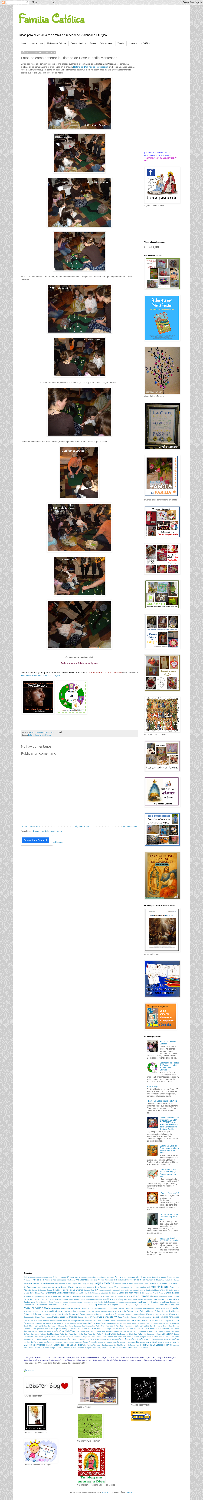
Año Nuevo (71, 1280)
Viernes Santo (133, 1348)
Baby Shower (174, 1280)
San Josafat (116, 1329)
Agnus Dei (128, 1277)
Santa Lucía (169, 1337)
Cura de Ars (95, 1290)
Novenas (48, 1311)
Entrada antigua (130, 826)
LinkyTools (137, 1305)
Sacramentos (48, 1323)
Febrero (154, 1296)
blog (91, 1283)
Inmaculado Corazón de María (166, 1299)
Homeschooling (115, 1299)
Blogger (129, 1492)
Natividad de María (163, 1308)
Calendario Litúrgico (65, 1287)
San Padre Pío (99, 1334)
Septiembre (158, 1342)
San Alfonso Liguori (124, 1323)
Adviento (119, 1277)
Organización (29, 1317)
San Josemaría (135, 1329)
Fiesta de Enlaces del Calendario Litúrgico (40, 675)
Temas (93, 43)
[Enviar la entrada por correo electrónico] (60, 732)
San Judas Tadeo (83, 1331)
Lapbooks (99, 1304)
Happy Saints (68, 1299)
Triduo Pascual (145, 1345)
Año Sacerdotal (82, 1280)
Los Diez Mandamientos (150, 1305)
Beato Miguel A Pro (75, 1283)
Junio (176, 1302)
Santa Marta (56, 1339)
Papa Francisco (124, 1317)
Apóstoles (93, 1280)
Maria (47, 1308)
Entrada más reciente (31, 826)
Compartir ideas (157, 1286)
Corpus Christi (52, 1290)
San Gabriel (144, 1326)
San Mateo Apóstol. (38, 1334)
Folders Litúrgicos (78, 43)
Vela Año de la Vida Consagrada (45, 1348)
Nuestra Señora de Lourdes (159, 1311)
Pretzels (81, 1321)
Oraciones (174, 1314)
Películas (164, 1317)
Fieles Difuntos (173, 1296)
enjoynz (105, 1492)
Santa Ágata (44, 1337)
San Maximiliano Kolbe (55, 1334)
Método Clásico (108, 1308)
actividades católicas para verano (40, 1277)
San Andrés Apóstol (154, 1323)
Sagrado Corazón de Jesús (94, 1323)
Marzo (80, 1308)
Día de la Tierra (159, 1290)
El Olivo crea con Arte (148, 1293)
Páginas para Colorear (56, 43)
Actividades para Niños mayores (65, 1277)
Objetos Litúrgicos (138, 1314)
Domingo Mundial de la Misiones (86, 1293)
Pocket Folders (29, 1321)
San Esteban (87, 1326)
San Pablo (88, 1334)
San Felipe (96, 1326)
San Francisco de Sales (129, 1326)
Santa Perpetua (78, 1339)
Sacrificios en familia (61, 1323)
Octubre (150, 1314)
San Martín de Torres (162, 1331)
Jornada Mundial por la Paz (126, 1302)
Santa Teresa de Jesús (109, 1339)
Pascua (48, 735)
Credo (60, 1290)
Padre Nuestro (46, 1317)
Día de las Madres (172, 1290)
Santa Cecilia (96, 1337)
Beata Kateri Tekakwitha (57, 1283)
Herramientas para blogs (97, 1299)
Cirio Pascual (101, 1287)
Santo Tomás (44, 1342)
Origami (37, 1317)
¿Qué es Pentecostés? (169, 1193)
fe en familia (39, 735)
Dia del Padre (40, 1293)
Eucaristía (77, 1296)
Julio (172, 1302)
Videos (123, 1348)
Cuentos (87, 1290)
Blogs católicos (104, 1283)
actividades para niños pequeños (91, 1277)
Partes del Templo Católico (141, 1317)
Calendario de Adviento (159, 1283)
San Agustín (111, 1323)
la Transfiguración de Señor (83, 1305)
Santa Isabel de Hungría (136, 1337)
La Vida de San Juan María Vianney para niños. (169, 1216)
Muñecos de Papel (142, 1308)
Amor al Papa (152, 1086)
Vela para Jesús (90, 1348)
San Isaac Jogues (76, 1329)
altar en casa (145, 1277)
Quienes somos (106, 43)
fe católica (126, 1296)
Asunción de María (153, 1280)
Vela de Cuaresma (77, 1348)
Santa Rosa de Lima (93, 1339)
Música (152, 1308)
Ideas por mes (36, 43)
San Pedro (121, 1334)
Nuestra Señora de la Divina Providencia (103, 1311)
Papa (94, 1317)
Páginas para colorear (80, 1317)
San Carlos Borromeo (73, 1326)
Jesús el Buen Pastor (50, 1302)
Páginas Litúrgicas (60, 1317)
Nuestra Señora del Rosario (74, 1314)
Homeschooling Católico (139, 43)
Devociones (114, 1290)
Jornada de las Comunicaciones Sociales (75, 1302)
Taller (84, 1345)
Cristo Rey (67, 1290)
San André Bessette (139, 1323)
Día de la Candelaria (146, 1290)
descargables (105, 1290)
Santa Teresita (125, 1339)
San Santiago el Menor (152, 1334)
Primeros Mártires (116, 1321)
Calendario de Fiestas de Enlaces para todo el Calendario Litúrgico (169, 1066)
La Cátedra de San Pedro (46, 1305)
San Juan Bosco (162, 1329)
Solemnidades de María (64, 1345)
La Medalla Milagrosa (64, 1305)
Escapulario (36, 1296)
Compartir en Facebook (35, 840)
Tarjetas (90, 1345)
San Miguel (69, 1334)
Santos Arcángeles (90, 1342)
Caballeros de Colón (140, 1283)
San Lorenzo (124, 1331)
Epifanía (27, 1296)
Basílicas (27, 1283)
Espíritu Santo (46, 1296)
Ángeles (170, 1277)
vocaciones (144, 1348)
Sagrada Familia (76, 1323)
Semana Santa (143, 1342)
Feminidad (163, 1296)
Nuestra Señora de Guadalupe (76, 1311)
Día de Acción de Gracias (128, 1290)
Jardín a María (29, 1302)
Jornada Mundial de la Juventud (103, 1302)
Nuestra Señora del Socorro (97, 1314)
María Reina (72, 1308)
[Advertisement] (161, 99)
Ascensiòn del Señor (136, 1280)
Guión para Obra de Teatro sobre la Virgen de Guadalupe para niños (169, 1149)
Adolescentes (109, 1277)
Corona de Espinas (39, 1290)
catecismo (81, 1287)
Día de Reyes (29, 1293)
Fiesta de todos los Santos (35, 1299)
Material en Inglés (90, 1308)
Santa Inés (122, 1337)
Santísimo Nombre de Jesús (160, 1339)
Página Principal (82, 826)
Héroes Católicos (80, 1299)
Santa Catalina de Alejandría (79, 1337)
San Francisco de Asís (110, 1326)
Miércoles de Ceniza (122, 1308)
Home (23, 43)
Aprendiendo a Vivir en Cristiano (105, 672)
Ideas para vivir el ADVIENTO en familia (169, 1239)
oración (165, 1314)
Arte (125, 1280)
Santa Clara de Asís (109, 1337)
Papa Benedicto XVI (107, 1317)
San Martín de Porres (146, 1331)
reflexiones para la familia (153, 1321)
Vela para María (102, 1348)
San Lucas (133, 1331)
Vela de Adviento (64, 1348)
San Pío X (129, 1334)
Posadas (39, 1321)
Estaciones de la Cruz (62, 1296)
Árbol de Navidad (116, 1280)
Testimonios (134, 1345)
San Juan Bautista (149, 1329)
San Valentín (167, 1334)
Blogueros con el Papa (124, 1283)
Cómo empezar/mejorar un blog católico (130, 1287)
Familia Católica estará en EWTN (162, 1101)
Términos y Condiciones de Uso (105, 1345)
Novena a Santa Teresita (33, 1311)
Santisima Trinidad (140, 1339)
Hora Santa (128, 1299)
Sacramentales (36, 1323)
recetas (136, 1320)
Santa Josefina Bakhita (155, 1337)
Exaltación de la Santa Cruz (93, 1296)
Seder (100, 1342)
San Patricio (110, 1334)
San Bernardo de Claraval (54, 1326)
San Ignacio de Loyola (60, 1329)
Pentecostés (174, 1317)
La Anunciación (30, 1305)
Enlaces (31, 735)
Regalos (168, 1321)
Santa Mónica (66, 1339)
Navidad (175, 1308)
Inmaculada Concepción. (142, 1299)
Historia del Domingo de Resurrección (90, 67)
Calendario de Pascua (45, 1287)
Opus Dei (158, 1314)
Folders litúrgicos (55, 1299)
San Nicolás (78, 1334)
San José (125, 1328)
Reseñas (175, 1321)
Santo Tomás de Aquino (58, 1342)
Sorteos (78, 1345)
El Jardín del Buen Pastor (128, 1293)
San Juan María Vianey (66, 1331)
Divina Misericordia (65, 1293)
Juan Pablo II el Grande (147, 1302)
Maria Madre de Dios (58, 1308)
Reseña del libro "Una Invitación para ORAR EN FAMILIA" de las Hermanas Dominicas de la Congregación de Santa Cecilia (169, 1123)
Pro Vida (126, 1321)
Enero (168, 1292)
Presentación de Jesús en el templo (63, 1321)
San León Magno (112, 1331)
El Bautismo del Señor (107, 1293)
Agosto (135, 1277)
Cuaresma (78, 1290)
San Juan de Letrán (35, 1331)
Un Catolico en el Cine (162, 1345)
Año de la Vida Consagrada (55, 1280)
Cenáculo (90, 1287)
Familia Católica (52, 18)
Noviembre (57, 1311)
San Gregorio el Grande (159, 1326)
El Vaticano (161, 1293)
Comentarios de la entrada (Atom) (47, 831)
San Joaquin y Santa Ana (93, 1329)
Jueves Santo (163, 1302)
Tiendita (121, 43)
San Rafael (138, 1334)
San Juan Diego (49, 1331)
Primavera (88, 1321)
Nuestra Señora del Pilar (51, 1314)
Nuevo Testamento (116, 1314)
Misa (132, 1308)
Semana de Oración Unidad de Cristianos (120, 1342)
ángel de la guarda (159, 1277)
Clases (110, 1287)
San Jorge (107, 1329)
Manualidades (33, 1308)
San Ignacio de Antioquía (42, 1329)
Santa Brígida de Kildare (58, 1337)
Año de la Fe (38, 1280)
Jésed (38, 1302)
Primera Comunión (101, 1321)
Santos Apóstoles (75, 1342)
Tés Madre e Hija (123, 1345)
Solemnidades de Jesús (43, 1345)
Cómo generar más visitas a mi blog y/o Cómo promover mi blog (168, 1172)
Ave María (165, 1280)
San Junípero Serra (98, 1331)
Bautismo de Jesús (39, 1283)
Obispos (128, 1314)
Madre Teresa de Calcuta (169, 1305)
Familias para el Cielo (113, 1296)
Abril (25, 1277)
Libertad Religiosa (111, 1305)
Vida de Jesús (114, 1348)
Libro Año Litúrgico (125, 1305)
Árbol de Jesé (103, 1280)
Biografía (85, 1283)
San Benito (39, 1326)
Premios (46, 1321)
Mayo (99, 1308)
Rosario (27, 1323)
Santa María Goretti (44, 1339)
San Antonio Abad (169, 1323)
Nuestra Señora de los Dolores (133, 1311)
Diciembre (51, 1292)
